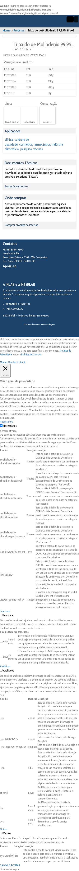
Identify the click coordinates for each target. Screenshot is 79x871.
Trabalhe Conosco (18, 304)
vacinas (38, 149)
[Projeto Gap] (24, 275)
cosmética (25, 144)
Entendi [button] (21, 362)
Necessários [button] (6, 421)
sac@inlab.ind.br (11, 253)
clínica (9, 140)
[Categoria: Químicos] (7, 46)
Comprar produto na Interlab (21, 225)
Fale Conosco (14, 309)
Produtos (19, 30)
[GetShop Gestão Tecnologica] (39, 331)
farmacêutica (42, 144)
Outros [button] (3, 829)
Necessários (10, 426)
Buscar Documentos (16, 186)
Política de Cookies (31, 354)
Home (6, 30)
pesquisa (26, 149)
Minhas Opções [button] (8, 362)
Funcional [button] (5, 611)
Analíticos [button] (5, 666)
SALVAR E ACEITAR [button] (10, 865)
